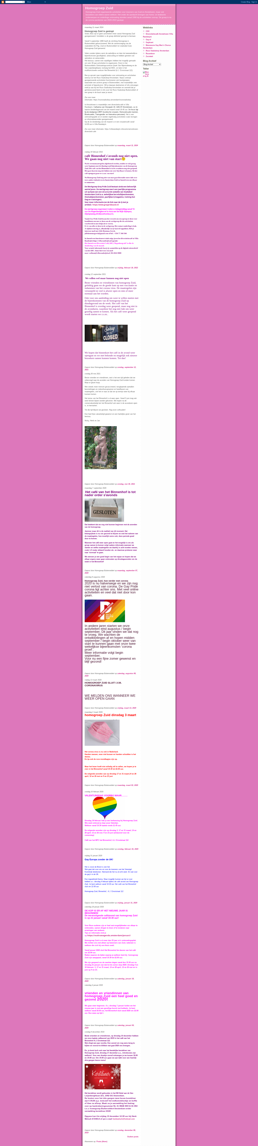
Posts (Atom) (101, 1141)
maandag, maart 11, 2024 (127, 145)
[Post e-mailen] (135, 484)
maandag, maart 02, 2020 (127, 785)
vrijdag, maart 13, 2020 (126, 708)
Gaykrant (149, 42)
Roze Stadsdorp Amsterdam (157, 51)
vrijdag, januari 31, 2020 (127, 903)
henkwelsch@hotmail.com (124, 1119)
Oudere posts (132, 1137)
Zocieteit (149, 56)
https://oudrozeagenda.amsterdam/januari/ (109, 935)
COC (148, 31)
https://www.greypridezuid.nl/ (105, 205)
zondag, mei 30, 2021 (126, 484)
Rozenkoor (150, 54)
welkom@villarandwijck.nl (99, 253)
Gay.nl (148, 40)
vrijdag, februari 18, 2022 (127, 268)
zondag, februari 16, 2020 (127, 849)
